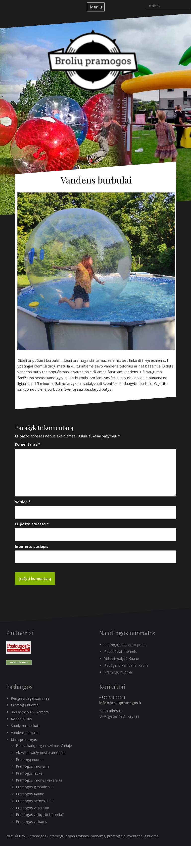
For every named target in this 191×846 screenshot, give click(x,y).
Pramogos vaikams (31, 821)
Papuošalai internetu (120, 651)
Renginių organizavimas (30, 698)
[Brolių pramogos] (95, 71)
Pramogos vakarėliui (32, 807)
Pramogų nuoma (118, 672)
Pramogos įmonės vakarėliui (39, 780)
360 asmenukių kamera (30, 712)
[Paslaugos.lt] (18, 647)
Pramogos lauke (29, 773)
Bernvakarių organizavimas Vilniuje (44, 745)
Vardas (22, 501)
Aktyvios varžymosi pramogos (40, 752)
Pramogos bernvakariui (34, 800)
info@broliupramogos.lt (120, 702)
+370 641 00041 (112, 697)
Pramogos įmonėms (32, 766)
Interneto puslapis (31, 546)
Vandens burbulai (24, 732)
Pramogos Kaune (30, 793)
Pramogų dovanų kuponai (125, 644)
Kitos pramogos (24, 739)
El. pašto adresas (32, 523)
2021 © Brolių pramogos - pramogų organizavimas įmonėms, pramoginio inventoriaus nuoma (82, 836)
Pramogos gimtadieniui (34, 787)
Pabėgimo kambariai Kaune (126, 665)
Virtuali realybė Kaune (121, 658)
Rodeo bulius (21, 719)
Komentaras (27, 444)
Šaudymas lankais (25, 725)
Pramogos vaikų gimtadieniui (39, 814)
